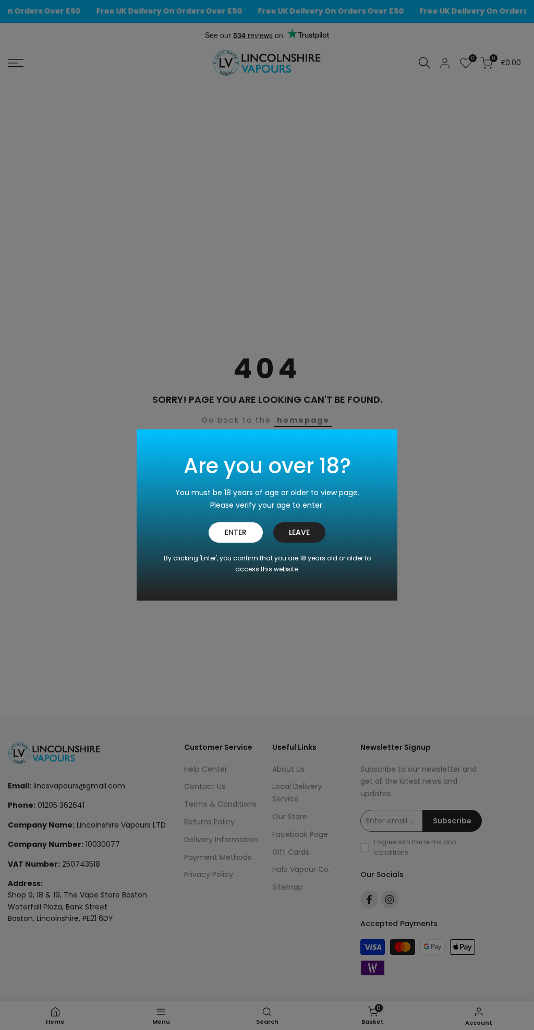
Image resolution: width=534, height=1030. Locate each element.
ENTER (236, 532)
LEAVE (299, 532)
